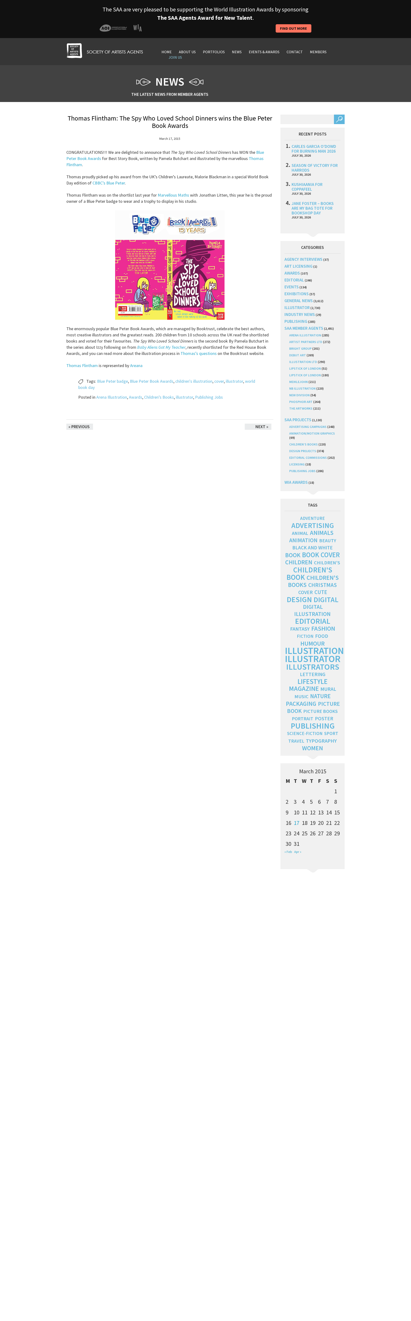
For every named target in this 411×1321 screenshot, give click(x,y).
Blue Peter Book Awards (151, 381)
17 (296, 823)
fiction (305, 636)
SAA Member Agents (303, 328)
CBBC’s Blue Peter (109, 183)
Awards (135, 397)
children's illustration (193, 381)
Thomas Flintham (82, 365)
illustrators (312, 667)
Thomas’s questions (199, 353)
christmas (322, 584)
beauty (327, 540)
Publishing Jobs (209, 397)
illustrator (234, 381)
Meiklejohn (298, 382)
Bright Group (300, 348)
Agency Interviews (303, 259)
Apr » (297, 852)
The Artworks (301, 408)
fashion (323, 628)
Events (291, 287)
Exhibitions (296, 293)
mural (328, 689)
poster (324, 718)
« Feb (288, 852)
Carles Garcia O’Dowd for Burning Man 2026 (314, 149)
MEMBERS (318, 51)
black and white (312, 547)
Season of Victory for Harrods (315, 168)
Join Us (175, 57)
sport (331, 733)
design (299, 599)
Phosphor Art (301, 402)
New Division (299, 395)
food (321, 636)
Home (166, 51)
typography (321, 740)
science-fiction (305, 733)
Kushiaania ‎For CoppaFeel (307, 187)
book (292, 555)
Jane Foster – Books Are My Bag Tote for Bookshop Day (313, 208)
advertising (312, 525)
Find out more (293, 28)
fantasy (300, 629)
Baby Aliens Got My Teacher (161, 347)
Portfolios (214, 51)
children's (327, 563)
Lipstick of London (305, 368)
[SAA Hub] (104, 50)
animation (303, 540)
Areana (135, 365)
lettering (312, 674)
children (298, 562)
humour (312, 643)
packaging (301, 703)
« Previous (79, 426)
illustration (314, 651)
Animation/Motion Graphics (312, 433)
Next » (261, 426)
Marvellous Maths (173, 195)
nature (320, 696)
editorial (294, 280)
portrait (302, 719)
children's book (309, 573)
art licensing (298, 266)
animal (300, 533)
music (301, 696)
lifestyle (313, 681)
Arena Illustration (111, 397)
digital (325, 599)
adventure (312, 518)
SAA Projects (297, 419)
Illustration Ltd (303, 362)
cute (320, 592)
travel (296, 741)
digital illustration (312, 610)
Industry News (299, 314)
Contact (295, 51)
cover (219, 381)
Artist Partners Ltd (305, 342)
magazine (304, 688)
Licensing (297, 464)
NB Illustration (302, 388)
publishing (295, 321)
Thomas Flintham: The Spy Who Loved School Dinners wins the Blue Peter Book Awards (170, 122)
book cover (321, 555)
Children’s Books (159, 397)
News (237, 51)
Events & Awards (264, 51)
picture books (320, 711)
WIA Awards (296, 482)
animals (321, 533)
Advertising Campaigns (308, 427)
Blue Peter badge (112, 381)
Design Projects (302, 451)
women (312, 748)
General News (298, 300)
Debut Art (297, 355)
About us (187, 51)
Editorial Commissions (308, 457)
